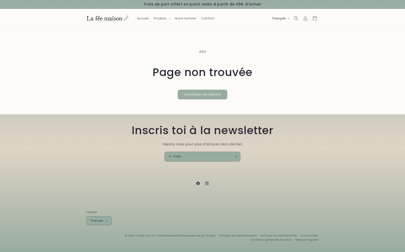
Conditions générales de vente (271, 239)
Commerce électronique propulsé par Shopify (185, 235)
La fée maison (145, 235)
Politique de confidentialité (279, 235)
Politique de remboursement (238, 235)
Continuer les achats (202, 94)
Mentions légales (307, 239)
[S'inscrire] (235, 157)
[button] (161, 18)
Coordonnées (310, 235)
